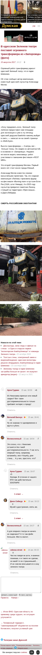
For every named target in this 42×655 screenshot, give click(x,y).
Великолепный (14, 439)
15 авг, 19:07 (29, 471)
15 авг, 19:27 (29, 526)
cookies (24, 652)
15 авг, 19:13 (33, 501)
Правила (4, 598)
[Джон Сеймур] (5, 501)
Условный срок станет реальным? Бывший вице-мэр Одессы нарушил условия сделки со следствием (13, 18)
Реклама (21, 42)
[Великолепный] (2, 438)
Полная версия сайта (8, 645)
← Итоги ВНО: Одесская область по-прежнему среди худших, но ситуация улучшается (17, 614)
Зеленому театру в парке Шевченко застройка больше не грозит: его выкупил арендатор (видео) (19, 372)
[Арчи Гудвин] (2, 390)
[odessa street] (4, 552)
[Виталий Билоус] (2, 417)
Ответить (11, 410)
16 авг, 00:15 (33, 550)
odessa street (16, 550)
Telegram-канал (22, 648)
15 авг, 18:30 (26, 390)
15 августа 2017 (8, 62)
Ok (31, 652)
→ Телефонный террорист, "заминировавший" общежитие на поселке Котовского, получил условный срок (19, 626)
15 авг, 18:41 (33, 417)
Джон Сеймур (16, 501)
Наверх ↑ (15, 598)
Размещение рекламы (23, 645)
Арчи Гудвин (13, 390)
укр (33, 26)
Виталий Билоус (14, 417)
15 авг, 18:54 (29, 439)
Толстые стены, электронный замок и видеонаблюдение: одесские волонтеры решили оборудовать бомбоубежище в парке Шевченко (21, 361)
